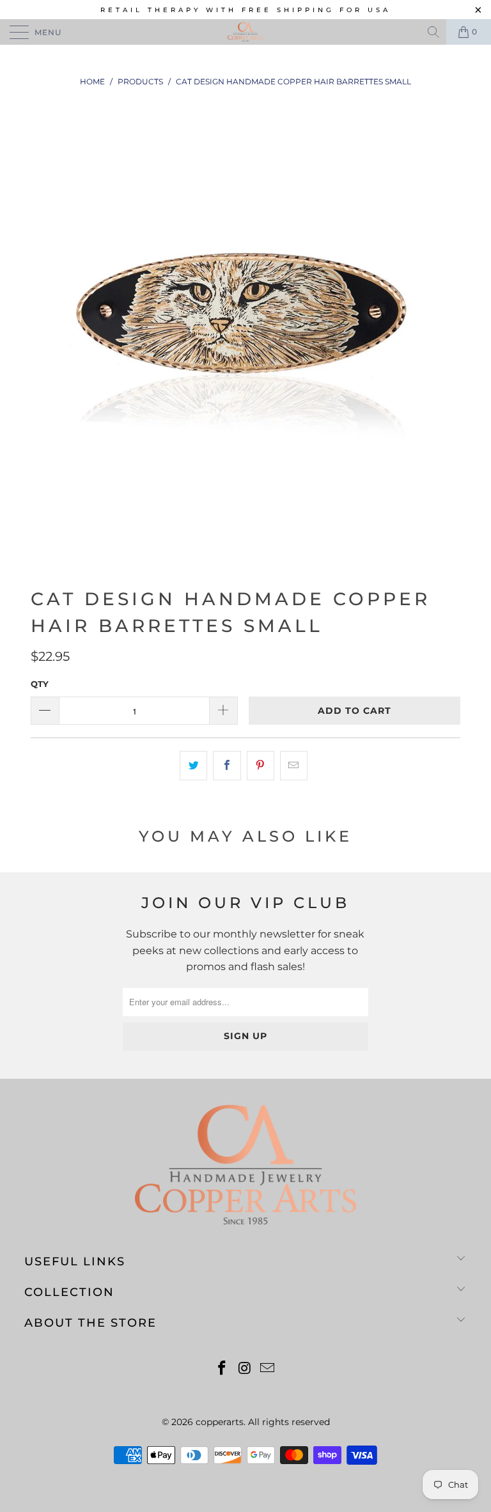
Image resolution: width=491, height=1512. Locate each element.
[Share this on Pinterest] (260, 765)
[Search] (434, 32)
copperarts (220, 1422)
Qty (40, 684)
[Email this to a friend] (294, 765)
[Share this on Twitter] (193, 765)
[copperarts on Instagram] (244, 1369)
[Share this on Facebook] (226, 765)
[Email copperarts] (267, 1369)
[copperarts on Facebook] (221, 1369)
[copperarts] (245, 32)
